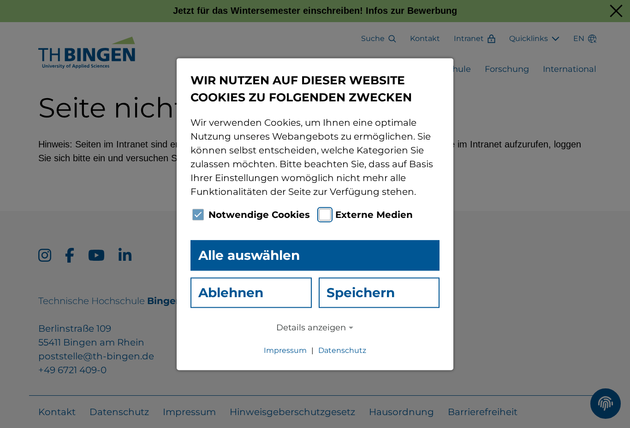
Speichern (361, 292)
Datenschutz (342, 350)
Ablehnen (230, 292)
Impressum (285, 350)
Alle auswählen (249, 255)
